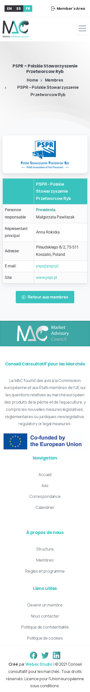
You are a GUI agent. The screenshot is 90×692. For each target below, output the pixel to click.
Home (32, 80)
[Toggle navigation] (83, 29)
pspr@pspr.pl (47, 266)
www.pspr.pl (46, 277)
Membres (54, 80)
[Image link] (42, 334)
